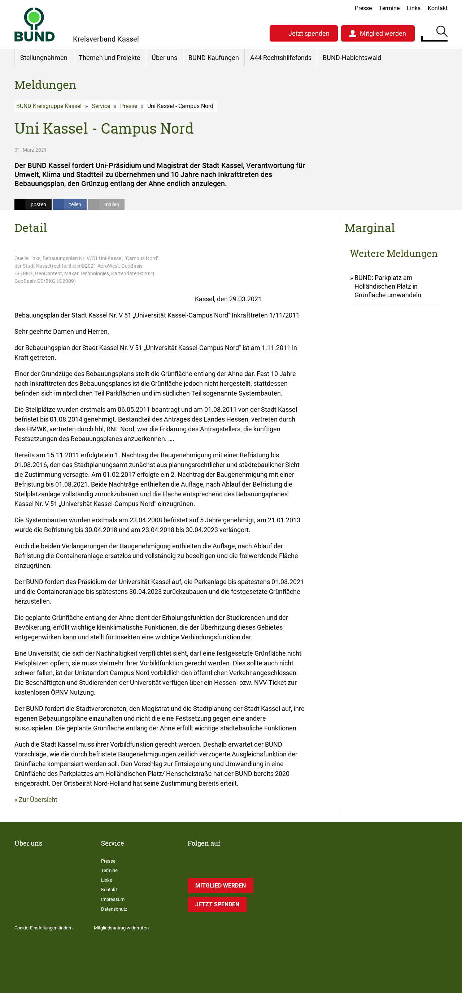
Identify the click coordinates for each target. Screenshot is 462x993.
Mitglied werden (383, 33)
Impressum (113, 899)
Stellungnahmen (43, 57)
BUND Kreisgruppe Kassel (49, 106)
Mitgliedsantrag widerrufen (121, 928)
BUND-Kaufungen (213, 57)
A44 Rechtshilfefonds (280, 57)
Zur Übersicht (38, 799)
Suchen (442, 32)
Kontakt (438, 8)
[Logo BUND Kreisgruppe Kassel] (34, 24)
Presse (363, 8)
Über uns (164, 57)
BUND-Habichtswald (352, 57)
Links (413, 8)
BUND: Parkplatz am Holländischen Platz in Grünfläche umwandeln (387, 286)
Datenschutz (114, 909)
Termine (389, 8)
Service (101, 106)
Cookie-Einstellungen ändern (43, 928)
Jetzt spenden (309, 33)
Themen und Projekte (109, 57)
